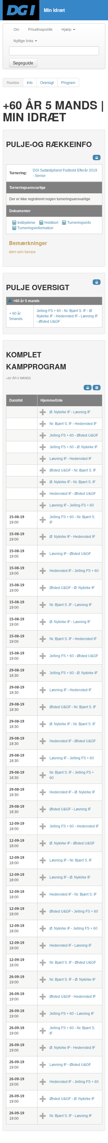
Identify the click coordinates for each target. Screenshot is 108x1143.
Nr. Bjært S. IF (75, 311)
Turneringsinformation (35, 228)
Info (30, 82)
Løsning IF (89, 316)
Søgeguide (23, 63)
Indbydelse (26, 223)
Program (68, 82)
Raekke (13, 82)
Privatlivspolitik (40, 29)
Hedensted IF (67, 316)
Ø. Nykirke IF (60, 412)
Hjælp (67, 29)
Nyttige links (24, 40)
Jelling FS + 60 (49, 311)
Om (16, 29)
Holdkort (51, 223)
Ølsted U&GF (49, 321)
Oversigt (47, 82)
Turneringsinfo (79, 223)
